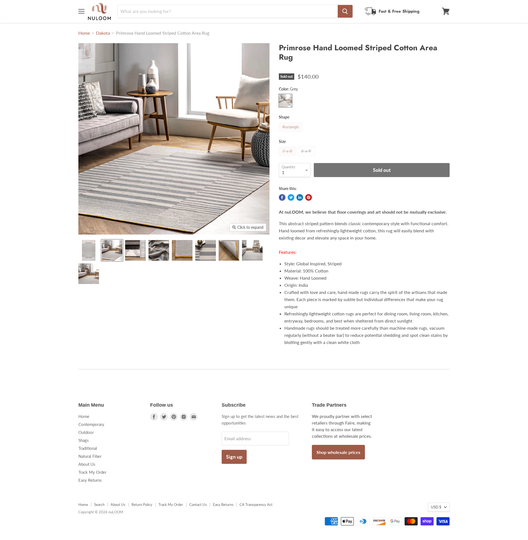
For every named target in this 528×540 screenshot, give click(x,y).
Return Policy (141, 504)
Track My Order (92, 472)
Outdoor (86, 432)
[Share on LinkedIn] (299, 197)
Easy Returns (90, 480)
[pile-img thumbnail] (135, 250)
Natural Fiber (89, 456)
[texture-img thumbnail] (205, 250)
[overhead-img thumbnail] (89, 250)
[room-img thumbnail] (112, 250)
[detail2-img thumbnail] (89, 274)
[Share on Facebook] (282, 197)
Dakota (103, 33)
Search (99, 504)
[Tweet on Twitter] (291, 197)
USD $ (436, 507)
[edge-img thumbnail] (182, 250)
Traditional (87, 448)
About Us (86, 464)
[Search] (345, 11)
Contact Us (198, 504)
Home (84, 33)
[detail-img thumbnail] (252, 250)
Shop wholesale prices (338, 452)
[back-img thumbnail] (229, 250)
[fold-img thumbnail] (159, 250)
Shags (83, 440)
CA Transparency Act (256, 504)
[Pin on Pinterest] (308, 197)
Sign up (234, 457)
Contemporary (91, 424)
